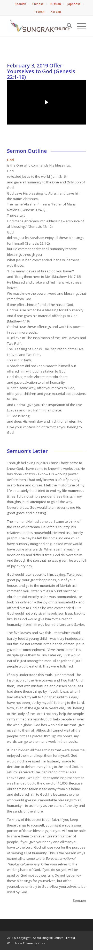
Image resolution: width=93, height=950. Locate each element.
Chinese (38, 4)
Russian (55, 4)
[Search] (67, 26)
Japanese (74, 4)
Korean (56, 11)
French (39, 11)
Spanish (20, 4)
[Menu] (79, 26)
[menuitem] (20, 4)
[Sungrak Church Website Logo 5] (38, 26)
